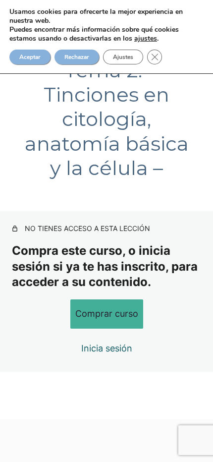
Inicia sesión (106, 348)
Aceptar (30, 57)
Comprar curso (106, 313)
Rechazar (76, 57)
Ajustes (123, 57)
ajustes (145, 38)
